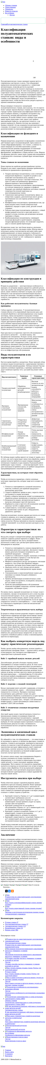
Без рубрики (9, 13)
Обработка (9, 9)
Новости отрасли (11, 11)
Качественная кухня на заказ (15, 1041)
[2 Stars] (10, 885)
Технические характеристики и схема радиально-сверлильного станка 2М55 (23, 1003)
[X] (6, 891)
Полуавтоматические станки (17, 24)
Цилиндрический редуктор (15, 1029)
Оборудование (10, 7)
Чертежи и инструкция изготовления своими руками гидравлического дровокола (24, 913)
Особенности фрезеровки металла (17, 1035)
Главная (4, 24)
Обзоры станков (11, 5)
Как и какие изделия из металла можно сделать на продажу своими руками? (23, 984)
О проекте (9, 1054)
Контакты (8, 1056)
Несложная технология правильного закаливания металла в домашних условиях (23, 955)
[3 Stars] (16, 885)
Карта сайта (9, 1052)
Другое (12, 15)
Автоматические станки (14, 1010)
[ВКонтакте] (9, 891)
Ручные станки (10, 972)
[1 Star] (4, 885)
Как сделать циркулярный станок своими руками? (23, 908)
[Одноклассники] (12, 891)
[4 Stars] (22, 885)
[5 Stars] (28, 885)
